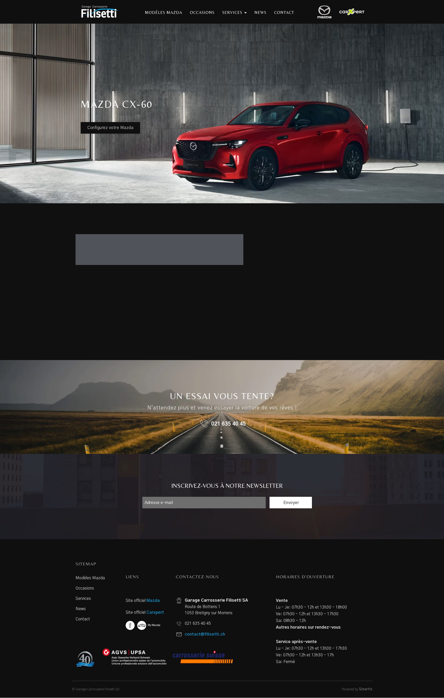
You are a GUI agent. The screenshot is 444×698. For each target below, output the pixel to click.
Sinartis (365, 689)
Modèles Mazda (90, 578)
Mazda (153, 601)
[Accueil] (101, 11)
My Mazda (154, 625)
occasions (202, 12)
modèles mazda (163, 12)
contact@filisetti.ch (205, 634)
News (81, 609)
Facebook (130, 625)
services (233, 12)
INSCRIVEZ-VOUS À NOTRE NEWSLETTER (227, 485)
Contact (83, 619)
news (260, 12)
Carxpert (155, 612)
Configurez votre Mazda (110, 128)
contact (284, 12)
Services (83, 598)
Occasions (85, 588)
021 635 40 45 (228, 424)
